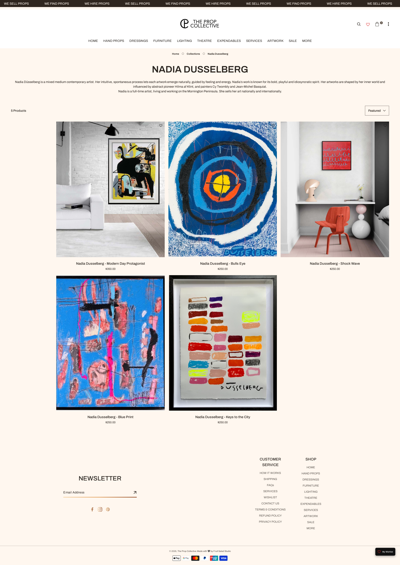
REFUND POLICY (270, 515)
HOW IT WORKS (270, 473)
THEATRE (310, 497)
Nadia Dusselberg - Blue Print (110, 417)
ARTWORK (311, 516)
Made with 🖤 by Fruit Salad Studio (214, 551)
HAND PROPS (311, 473)
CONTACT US (270, 503)
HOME (311, 467)
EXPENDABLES (310, 503)
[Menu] (388, 24)
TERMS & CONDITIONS (270, 509)
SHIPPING (270, 479)
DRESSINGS (310, 479)
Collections (193, 53)
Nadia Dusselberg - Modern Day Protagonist (110, 263)
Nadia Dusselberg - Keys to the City (222, 417)
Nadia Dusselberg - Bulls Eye (222, 263)
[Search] (359, 23)
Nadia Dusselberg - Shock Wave (335, 263)
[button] (379, 23)
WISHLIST (270, 497)
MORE (311, 528)
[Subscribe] (135, 492)
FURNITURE (311, 485)
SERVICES (270, 491)
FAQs (270, 485)
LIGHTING (311, 491)
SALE (310, 522)
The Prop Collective (187, 551)
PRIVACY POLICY (270, 521)
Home (175, 53)
